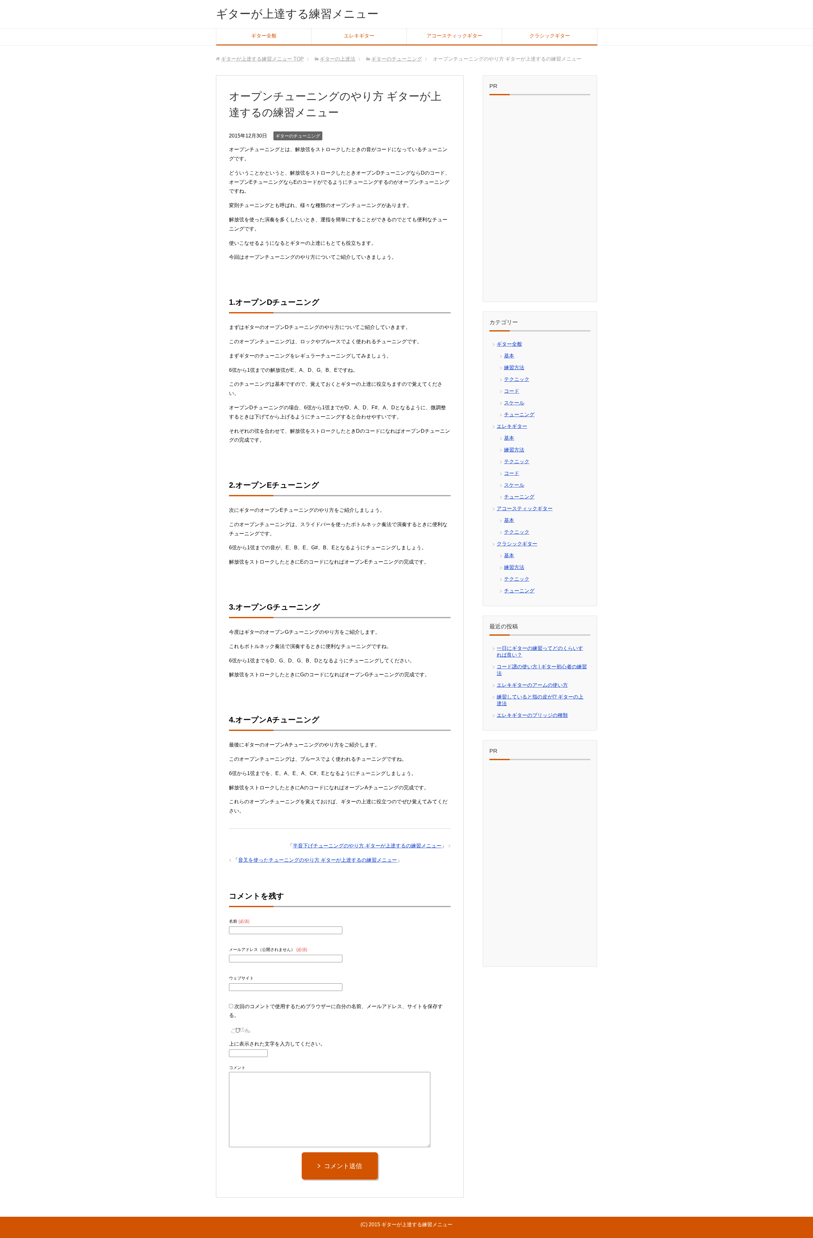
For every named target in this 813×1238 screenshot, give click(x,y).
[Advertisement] (540, 200)
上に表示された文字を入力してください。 (277, 1044)
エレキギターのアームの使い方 (532, 685)
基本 (509, 355)
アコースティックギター (454, 35)
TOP (262, 59)
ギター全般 (264, 35)
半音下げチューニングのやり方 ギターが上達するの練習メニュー (367, 845)
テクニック (516, 379)
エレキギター (359, 35)
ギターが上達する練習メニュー (297, 13)
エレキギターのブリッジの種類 (532, 715)
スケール (514, 402)
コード (511, 391)
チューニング (519, 414)
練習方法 (514, 367)
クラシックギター (549, 35)
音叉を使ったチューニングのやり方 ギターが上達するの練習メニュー (317, 860)
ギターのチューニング (298, 135)
